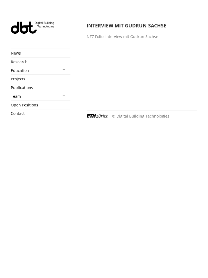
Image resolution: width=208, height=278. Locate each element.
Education (20, 70)
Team (16, 96)
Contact (18, 113)
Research (19, 61)
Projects (18, 78)
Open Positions (24, 105)
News (16, 53)
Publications (22, 87)
